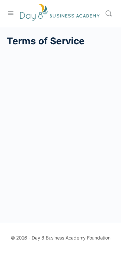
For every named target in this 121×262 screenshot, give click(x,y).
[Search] (109, 13)
